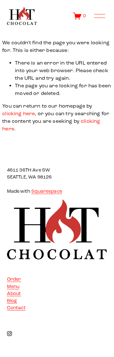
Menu (13, 286)
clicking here (18, 113)
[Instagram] (9, 333)
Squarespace (46, 191)
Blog (12, 301)
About (14, 293)
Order (14, 279)
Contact (16, 307)
